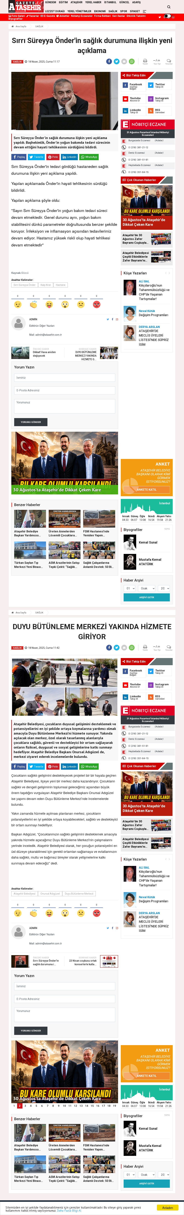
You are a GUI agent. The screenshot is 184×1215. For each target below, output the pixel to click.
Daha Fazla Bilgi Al (69, 1210)
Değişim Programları (153, 315)
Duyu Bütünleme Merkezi (79, 893)
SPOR (123, 11)
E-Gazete (49, 16)
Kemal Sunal (148, 542)
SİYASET (135, 11)
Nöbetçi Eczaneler (82, 16)
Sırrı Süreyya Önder (25, 285)
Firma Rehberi (102, 16)
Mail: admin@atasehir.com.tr (45, 334)
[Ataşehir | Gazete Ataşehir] (26, 6)
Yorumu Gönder (31, 422)
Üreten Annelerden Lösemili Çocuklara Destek (62, 535)
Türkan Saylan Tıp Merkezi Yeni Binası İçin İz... (27, 567)
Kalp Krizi (46, 285)
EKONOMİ (100, 11)
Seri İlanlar (118, 16)
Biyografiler (15, 18)
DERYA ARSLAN (149, 327)
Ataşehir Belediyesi (24, 893)
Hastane (60, 285)
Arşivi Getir (146, 597)
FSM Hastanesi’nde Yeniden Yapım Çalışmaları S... (96, 535)
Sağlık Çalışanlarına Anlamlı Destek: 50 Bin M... (98, 567)
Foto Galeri (18, 16)
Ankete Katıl (147, 489)
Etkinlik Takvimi (136, 16)
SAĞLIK (113, 11)
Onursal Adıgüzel (50, 893)
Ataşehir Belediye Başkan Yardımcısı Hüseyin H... (26, 535)
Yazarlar (34, 16)
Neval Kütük (147, 311)
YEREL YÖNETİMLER (79, 11)
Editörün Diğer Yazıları (41, 325)
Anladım (167, 1207)
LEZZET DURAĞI (55, 11)
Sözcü (25, 273)
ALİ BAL (144, 281)
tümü (167, 529)
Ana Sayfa (20, 26)
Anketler (64, 16)
